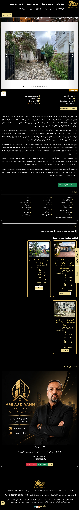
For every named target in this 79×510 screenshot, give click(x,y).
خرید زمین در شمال (32, 4)
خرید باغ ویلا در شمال (16, 4)
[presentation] (6, 55)
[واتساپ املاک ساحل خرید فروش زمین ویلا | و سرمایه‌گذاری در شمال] (41, 506)
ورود (27, 502)
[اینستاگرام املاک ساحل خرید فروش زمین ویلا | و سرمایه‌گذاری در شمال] (43, 506)
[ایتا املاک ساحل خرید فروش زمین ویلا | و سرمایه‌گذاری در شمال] (39, 506)
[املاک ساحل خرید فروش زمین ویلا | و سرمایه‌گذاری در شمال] (73, 4)
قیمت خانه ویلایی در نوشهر (66, 231)
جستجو (38, 8)
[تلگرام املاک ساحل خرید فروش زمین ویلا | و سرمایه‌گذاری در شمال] (44, 506)
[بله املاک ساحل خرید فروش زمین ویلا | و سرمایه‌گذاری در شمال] (35, 506)
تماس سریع (7, 15)
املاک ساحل (60, 4)
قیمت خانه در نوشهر (47, 231)
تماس (50, 464)
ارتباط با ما (22, 8)
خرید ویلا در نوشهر (58, 499)
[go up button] (3, 503)
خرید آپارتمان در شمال (57, 8)
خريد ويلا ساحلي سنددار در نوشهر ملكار (39, 261)
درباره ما (30, 8)
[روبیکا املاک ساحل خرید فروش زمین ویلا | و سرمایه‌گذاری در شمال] (37, 506)
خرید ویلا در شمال (47, 4)
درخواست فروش (31, 464)
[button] (23, 86)
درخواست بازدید (42, 464)
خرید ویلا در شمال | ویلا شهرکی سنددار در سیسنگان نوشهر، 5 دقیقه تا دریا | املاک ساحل (65, 264)
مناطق (52, 502)
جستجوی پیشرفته (37, 502)
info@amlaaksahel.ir (15, 490)
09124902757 (38, 457)
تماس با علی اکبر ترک (66, 184)
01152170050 (38, 459)
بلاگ (45, 8)
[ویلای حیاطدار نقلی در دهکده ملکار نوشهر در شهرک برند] (39, 55)
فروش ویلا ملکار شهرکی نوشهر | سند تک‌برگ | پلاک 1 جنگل (65, 322)
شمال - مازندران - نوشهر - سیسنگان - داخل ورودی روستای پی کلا (39, 452)
